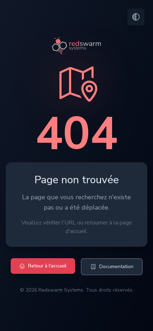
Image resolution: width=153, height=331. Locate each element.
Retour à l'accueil (47, 265)
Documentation (116, 266)
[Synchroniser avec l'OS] (135, 17)
